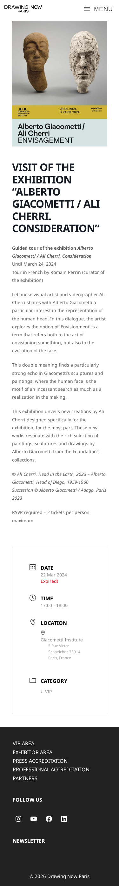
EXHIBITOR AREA (32, 752)
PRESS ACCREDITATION (40, 760)
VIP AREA (23, 743)
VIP (48, 692)
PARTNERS (25, 778)
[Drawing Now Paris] (23, 9)
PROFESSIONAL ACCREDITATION (51, 769)
